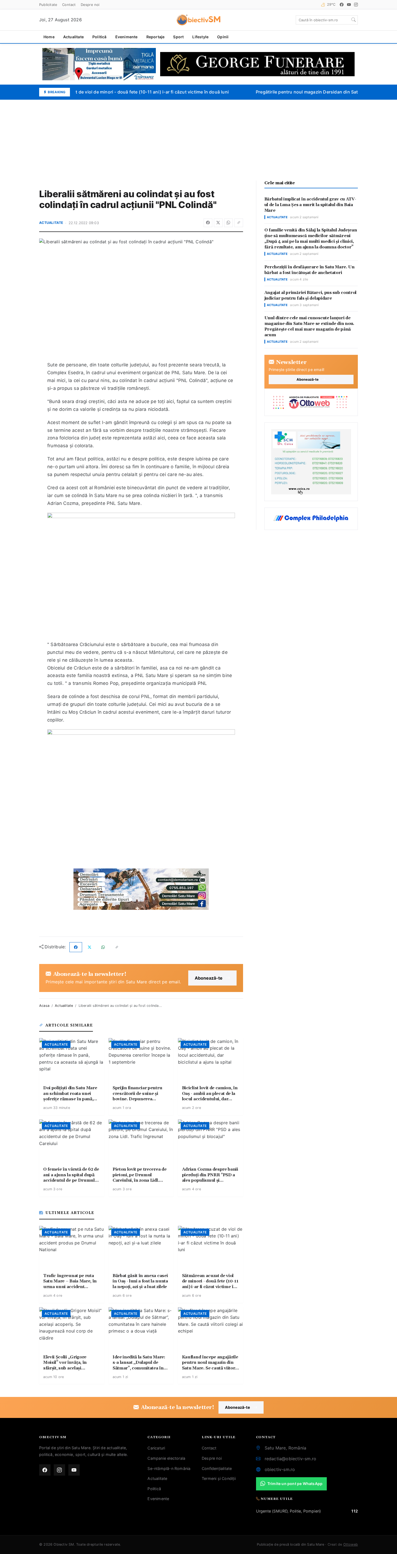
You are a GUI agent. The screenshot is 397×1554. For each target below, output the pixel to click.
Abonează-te (209, 978)
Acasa (44, 1006)
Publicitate (48, 4)
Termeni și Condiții (219, 1478)
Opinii (222, 36)
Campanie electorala (166, 1458)
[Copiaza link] (238, 222)
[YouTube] (349, 5)
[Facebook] (342, 5)
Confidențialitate (217, 1468)
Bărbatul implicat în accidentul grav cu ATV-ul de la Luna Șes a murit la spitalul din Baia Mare (310, 205)
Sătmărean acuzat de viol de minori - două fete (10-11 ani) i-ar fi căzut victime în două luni (127, 92)
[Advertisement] (198, 140)
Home (49, 36)
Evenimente (126, 36)
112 (354, 1511)
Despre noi (90, 4)
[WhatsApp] (228, 222)
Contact (69, 4)
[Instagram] (356, 5)
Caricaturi (156, 1448)
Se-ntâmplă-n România (168, 1468)
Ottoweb (350, 1544)
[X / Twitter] (218, 222)
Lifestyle (200, 36)
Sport (178, 36)
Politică (99, 36)
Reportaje (155, 36)
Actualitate (73, 36)
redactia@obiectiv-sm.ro (291, 1458)
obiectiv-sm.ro (280, 1469)
